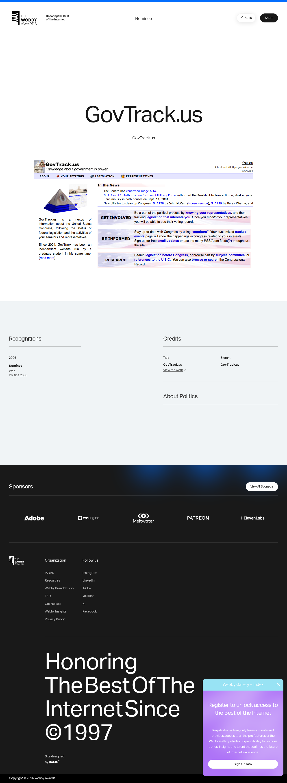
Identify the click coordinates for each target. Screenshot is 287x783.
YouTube (88, 596)
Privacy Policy (55, 619)
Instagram (90, 573)
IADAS (49, 573)
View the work (173, 370)
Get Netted (53, 604)
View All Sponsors (262, 486)
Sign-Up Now (243, 764)
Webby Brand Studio (59, 588)
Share (269, 18)
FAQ (48, 596)
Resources (52, 580)
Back (248, 18)
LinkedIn (89, 580)
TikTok (87, 588)
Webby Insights (55, 611)
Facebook (90, 611)
